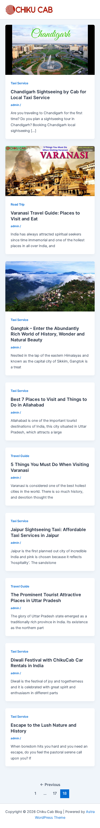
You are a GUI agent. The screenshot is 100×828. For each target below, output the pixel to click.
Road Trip (18, 204)
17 (55, 793)
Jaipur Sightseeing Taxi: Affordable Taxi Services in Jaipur (48, 532)
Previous (50, 784)
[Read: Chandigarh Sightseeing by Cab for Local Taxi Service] (49, 49)
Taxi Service (19, 83)
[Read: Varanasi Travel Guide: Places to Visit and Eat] (49, 171)
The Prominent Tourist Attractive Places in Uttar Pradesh (46, 597)
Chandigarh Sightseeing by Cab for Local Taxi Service (48, 94)
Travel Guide (20, 456)
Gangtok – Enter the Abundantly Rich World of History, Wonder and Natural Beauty (48, 334)
